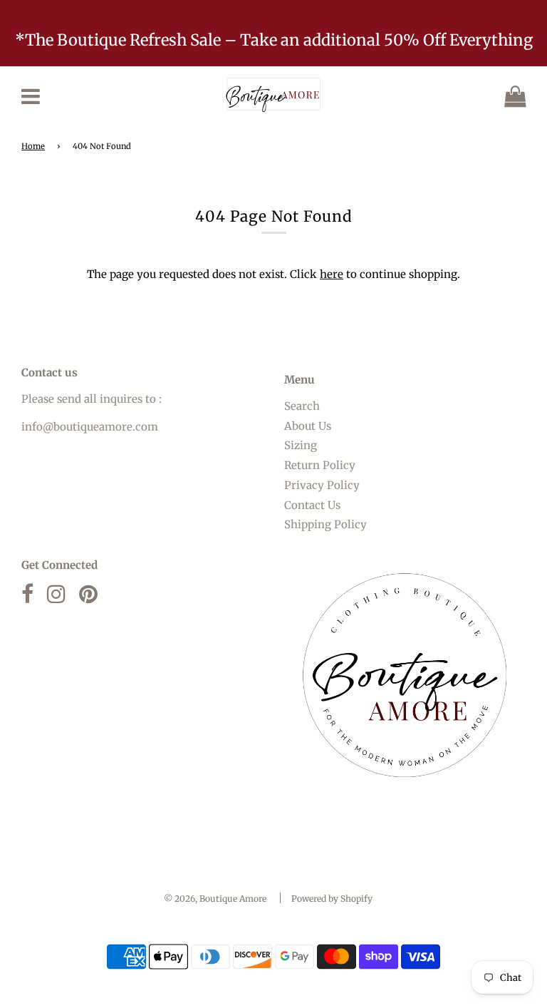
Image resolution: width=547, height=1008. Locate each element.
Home (33, 146)
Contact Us (312, 505)
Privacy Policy (322, 485)
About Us (307, 426)
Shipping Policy (325, 524)
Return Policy (319, 465)
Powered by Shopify (332, 898)
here (331, 274)
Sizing (300, 445)
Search (302, 406)
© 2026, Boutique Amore (215, 898)
